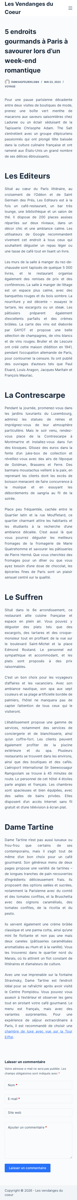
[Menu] (70, 8)
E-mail (14, 1099)
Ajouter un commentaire (27, 1127)
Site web (14, 1112)
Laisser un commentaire (27, 1168)
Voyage (10, 86)
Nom (12, 1085)
